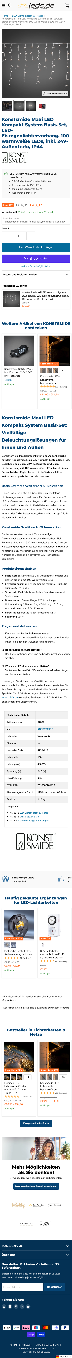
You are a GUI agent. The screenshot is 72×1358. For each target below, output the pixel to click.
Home (5, 15)
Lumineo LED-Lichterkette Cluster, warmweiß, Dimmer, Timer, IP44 (15, 1088)
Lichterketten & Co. (29, 816)
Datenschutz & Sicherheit (32, 1348)
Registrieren (54, 1287)
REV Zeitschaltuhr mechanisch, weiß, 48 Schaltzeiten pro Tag (52, 954)
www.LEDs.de (10, 697)
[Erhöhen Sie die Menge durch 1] (31, 236)
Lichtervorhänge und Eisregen (33, 820)
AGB (52, 1348)
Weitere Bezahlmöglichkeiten (36, 266)
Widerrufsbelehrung (47, 1345)
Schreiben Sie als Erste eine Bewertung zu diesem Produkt (36, 1007)
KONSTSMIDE (45, 729)
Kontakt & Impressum (21, 1345)
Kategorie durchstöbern (36, 1123)
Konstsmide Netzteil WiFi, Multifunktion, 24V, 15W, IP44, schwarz (18, 372)
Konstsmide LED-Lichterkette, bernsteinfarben (50, 380)
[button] (54, 387)
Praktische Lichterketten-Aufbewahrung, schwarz (18, 952)
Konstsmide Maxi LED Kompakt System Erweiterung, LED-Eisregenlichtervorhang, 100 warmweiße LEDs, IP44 (45, 296)
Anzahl (5, 228)
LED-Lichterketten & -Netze (27, 15)
